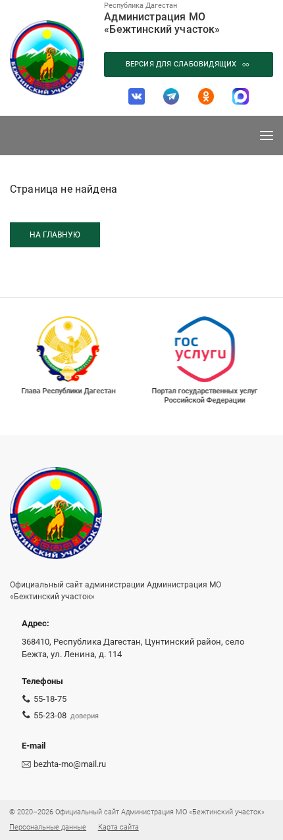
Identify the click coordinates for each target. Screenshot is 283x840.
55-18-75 (50, 699)
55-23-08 (50, 715)
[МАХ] (240, 96)
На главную (55, 234)
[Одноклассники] (206, 96)
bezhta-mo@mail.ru (70, 764)
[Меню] (266, 135)
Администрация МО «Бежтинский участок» (162, 23)
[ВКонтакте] (136, 96)
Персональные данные (47, 826)
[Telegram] (171, 96)
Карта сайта (118, 826)
